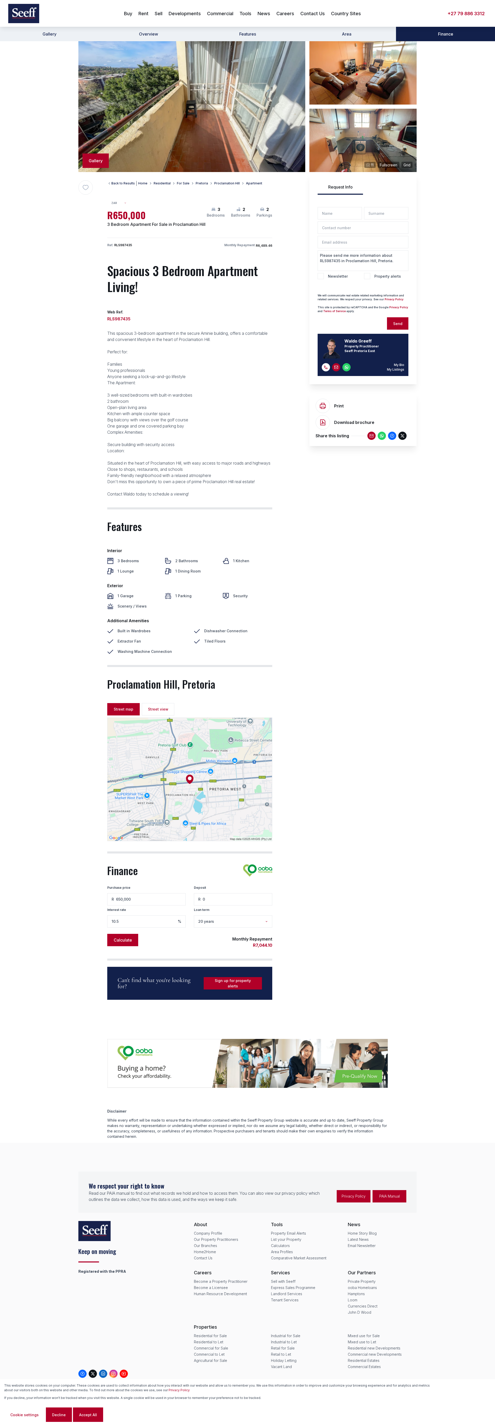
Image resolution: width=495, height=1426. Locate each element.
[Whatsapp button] (346, 367)
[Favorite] (85, 187)
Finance (445, 34)
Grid (406, 165)
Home (142, 183)
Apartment (254, 183)
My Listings (395, 369)
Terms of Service (334, 311)
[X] (402, 436)
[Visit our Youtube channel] (124, 1374)
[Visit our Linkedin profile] (103, 1374)
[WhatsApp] (382, 436)
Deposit (200, 888)
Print (339, 405)
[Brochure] (323, 422)
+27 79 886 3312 (466, 13)
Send (397, 323)
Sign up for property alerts (233, 983)
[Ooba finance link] (257, 870)
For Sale (183, 183)
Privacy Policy (394, 299)
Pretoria (202, 183)
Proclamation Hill (227, 183)
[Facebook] (392, 436)
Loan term (201, 910)
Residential (162, 183)
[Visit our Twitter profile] (93, 1374)
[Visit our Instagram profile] (113, 1374)
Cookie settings (24, 1415)
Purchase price (118, 888)
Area (346, 34)
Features (247, 34)
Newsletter (338, 276)
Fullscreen (388, 165)
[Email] (371, 436)
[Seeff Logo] (23, 13)
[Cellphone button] (326, 367)
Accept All (88, 1415)
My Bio (399, 365)
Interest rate (116, 910)
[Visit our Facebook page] (82, 1374)
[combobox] (121, 203)
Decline (59, 1415)
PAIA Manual (389, 1196)
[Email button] (336, 367)
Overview (148, 34)
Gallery (49, 34)
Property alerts (387, 276)
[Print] (323, 406)
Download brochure (354, 422)
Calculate (123, 940)
